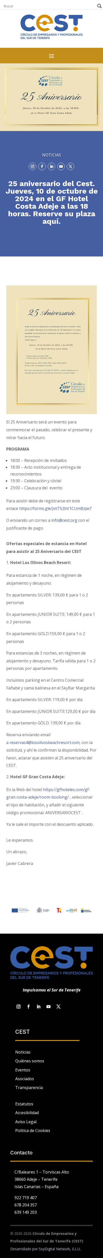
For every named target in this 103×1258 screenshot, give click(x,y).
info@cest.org (64, 520)
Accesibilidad (27, 1112)
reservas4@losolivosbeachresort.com (45, 742)
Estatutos (24, 1104)
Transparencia (29, 1087)
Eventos (22, 1070)
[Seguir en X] (70, 166)
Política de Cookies (32, 1130)
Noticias (22, 1052)
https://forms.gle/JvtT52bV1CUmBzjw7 (55, 508)
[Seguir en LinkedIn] (51, 166)
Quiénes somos (29, 1061)
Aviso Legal (25, 1121)
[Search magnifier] (99, 6)
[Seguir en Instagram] (32, 166)
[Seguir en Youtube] (61, 166)
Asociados (24, 1078)
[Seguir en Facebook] (42, 166)
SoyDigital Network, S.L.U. (60, 1248)
